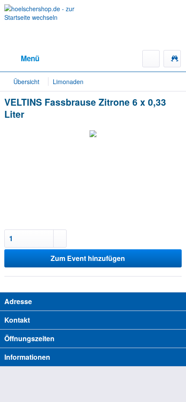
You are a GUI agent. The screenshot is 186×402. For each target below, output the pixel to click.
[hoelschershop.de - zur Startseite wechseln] (48, 25)
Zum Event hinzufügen (88, 258)
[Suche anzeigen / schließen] (151, 58)
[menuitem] (22, 58)
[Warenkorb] (172, 58)
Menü (30, 58)
